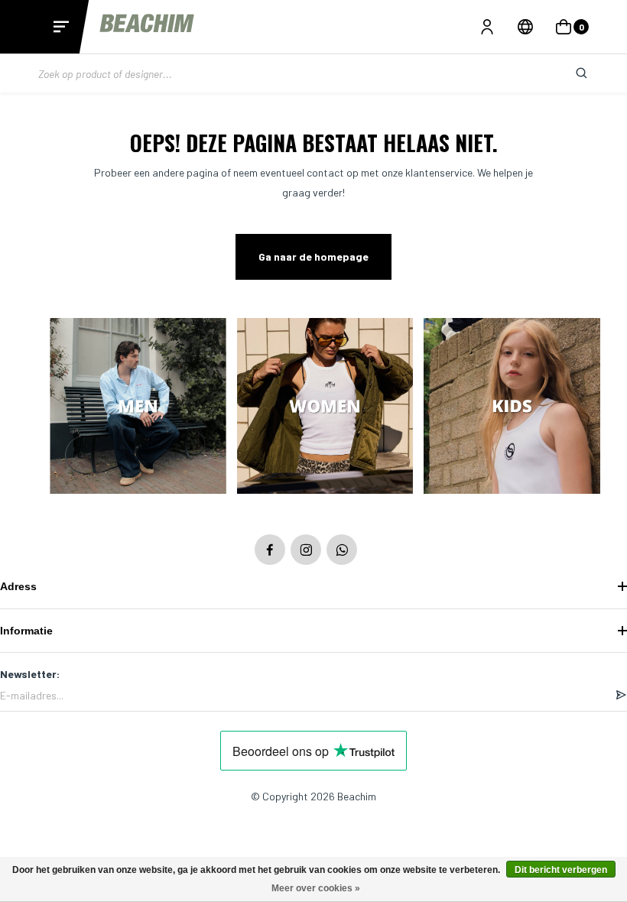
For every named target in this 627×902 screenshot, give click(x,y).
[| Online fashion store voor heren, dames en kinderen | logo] (148, 26)
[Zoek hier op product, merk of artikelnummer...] (570, 73)
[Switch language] (525, 26)
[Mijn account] (487, 26)
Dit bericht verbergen (561, 870)
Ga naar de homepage (313, 256)
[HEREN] (138, 407)
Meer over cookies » (315, 888)
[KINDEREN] (512, 407)
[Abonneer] (621, 695)
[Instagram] (306, 549)
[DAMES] (325, 407)
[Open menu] (61, 27)
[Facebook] (270, 549)
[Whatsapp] (341, 549)
